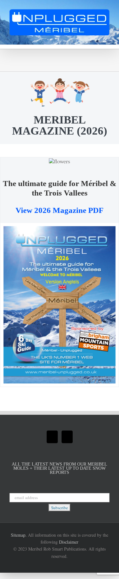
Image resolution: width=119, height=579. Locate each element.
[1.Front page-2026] (59, 229)
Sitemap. (19, 535)
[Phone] (67, 437)
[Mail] (52, 437)
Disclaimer (68, 542)
